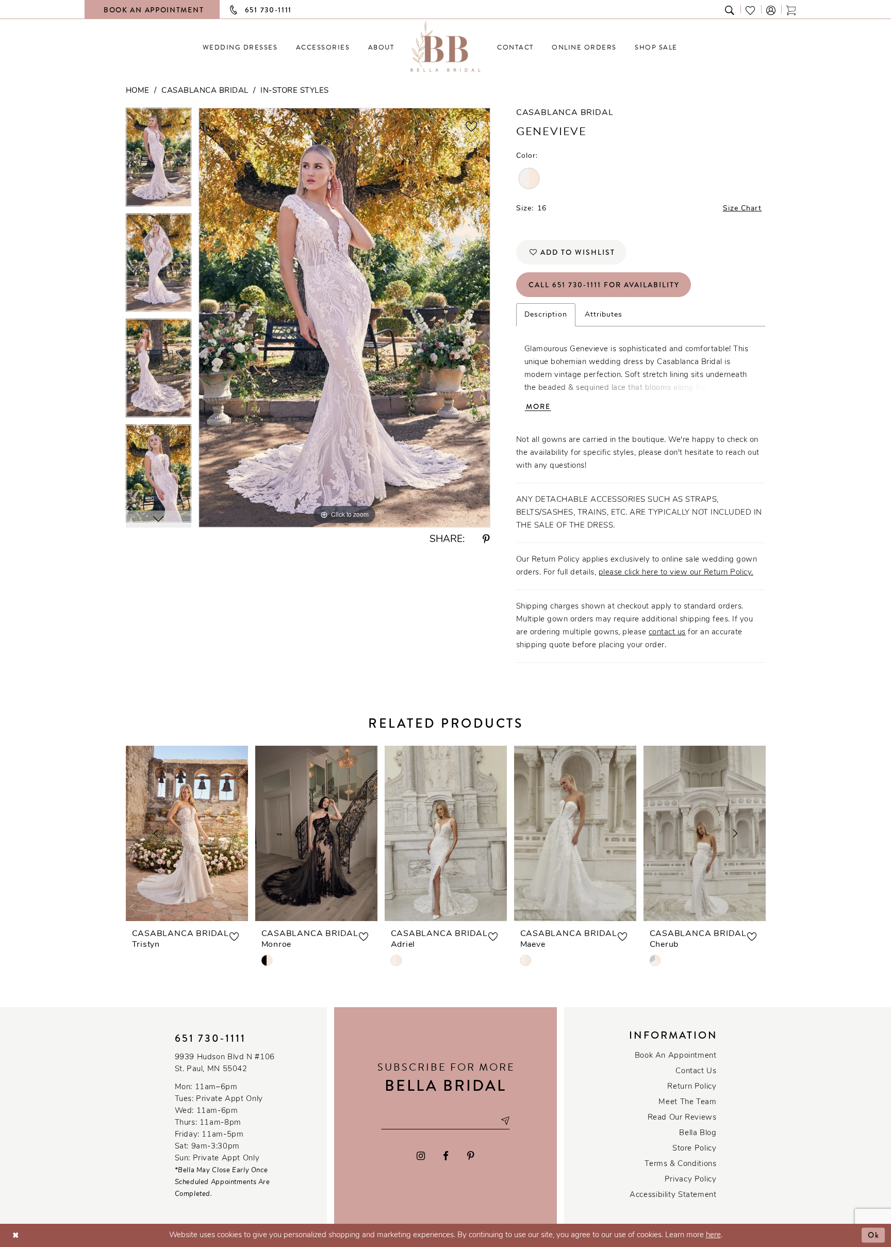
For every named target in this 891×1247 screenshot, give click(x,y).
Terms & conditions (680, 1164)
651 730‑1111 (210, 1038)
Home (138, 91)
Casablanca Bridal (205, 91)
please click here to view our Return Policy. (676, 573)
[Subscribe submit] (505, 1120)
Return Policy (691, 1087)
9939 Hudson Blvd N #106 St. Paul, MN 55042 (225, 1063)
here (713, 1235)
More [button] (538, 406)
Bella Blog (697, 1133)
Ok (874, 1235)
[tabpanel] (158, 161)
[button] (771, 10)
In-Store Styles (294, 91)
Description (545, 315)
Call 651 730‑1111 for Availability (604, 285)
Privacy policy (691, 1180)
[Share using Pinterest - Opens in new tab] (486, 540)
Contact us (695, 1071)
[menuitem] (240, 47)
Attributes (604, 315)
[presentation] (187, 833)
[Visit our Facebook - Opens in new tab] (446, 1156)
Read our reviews (682, 1118)
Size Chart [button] (742, 208)
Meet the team (687, 1102)
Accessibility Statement (673, 1195)
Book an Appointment (676, 1056)
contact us (667, 632)
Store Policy (694, 1149)
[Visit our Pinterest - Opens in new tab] (471, 1156)
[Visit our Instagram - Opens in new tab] (420, 1156)
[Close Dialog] (15, 1235)
